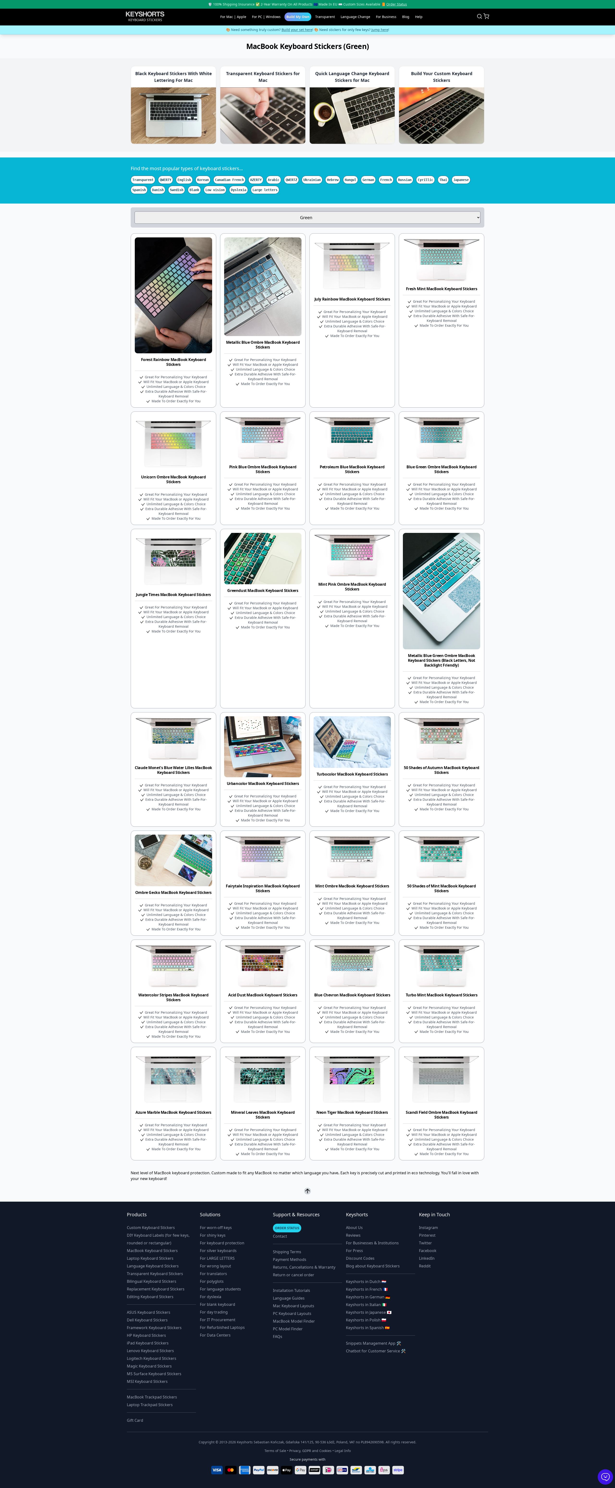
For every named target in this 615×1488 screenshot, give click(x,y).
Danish (158, 190)
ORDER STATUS (287, 1228)
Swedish (176, 190)
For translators (213, 1273)
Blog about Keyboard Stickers (373, 1266)
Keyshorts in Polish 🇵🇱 (366, 1320)
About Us (354, 1227)
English (184, 180)
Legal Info (343, 1450)
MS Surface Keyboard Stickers (154, 1373)
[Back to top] (307, 1191)
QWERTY (165, 180)
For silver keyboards (218, 1250)
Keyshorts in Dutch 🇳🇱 (366, 1281)
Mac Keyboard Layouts (293, 1305)
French (386, 180)
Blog (405, 16)
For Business (386, 16)
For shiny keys (213, 1235)
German (368, 180)
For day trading (214, 1312)
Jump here (379, 29)
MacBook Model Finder (294, 1321)
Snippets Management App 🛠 (373, 1343)
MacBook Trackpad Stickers (152, 1397)
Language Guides (289, 1298)
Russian (405, 180)
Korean (203, 180)
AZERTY (256, 180)
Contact (280, 1236)
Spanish (139, 190)
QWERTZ (291, 180)
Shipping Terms (287, 1251)
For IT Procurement (217, 1319)
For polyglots (212, 1281)
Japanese (461, 180)
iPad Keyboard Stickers (148, 1343)
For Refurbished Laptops (222, 1327)
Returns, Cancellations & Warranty (304, 1267)
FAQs (277, 1336)
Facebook (428, 1250)
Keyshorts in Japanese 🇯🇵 (369, 1312)
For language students (220, 1289)
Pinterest (427, 1235)
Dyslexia (238, 190)
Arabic (273, 180)
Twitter (425, 1243)
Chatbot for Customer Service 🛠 (376, 1351)
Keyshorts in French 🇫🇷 (367, 1289)
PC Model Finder (288, 1328)
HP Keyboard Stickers (146, 1335)
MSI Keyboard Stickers (147, 1381)
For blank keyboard (217, 1304)
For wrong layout (215, 1266)
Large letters (264, 190)
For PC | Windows (266, 16)
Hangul (350, 180)
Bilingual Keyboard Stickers (151, 1281)
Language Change (355, 16)
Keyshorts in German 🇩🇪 (368, 1297)
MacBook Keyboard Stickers (152, 1250)
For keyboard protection (222, 1243)
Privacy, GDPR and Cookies (310, 1450)
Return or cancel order (293, 1274)
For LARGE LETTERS (217, 1258)
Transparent (325, 16)
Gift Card (135, 1420)
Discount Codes (360, 1258)
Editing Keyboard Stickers (150, 1296)
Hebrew (332, 180)
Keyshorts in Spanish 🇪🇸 (368, 1327)
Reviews (353, 1235)
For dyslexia (210, 1296)
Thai (443, 180)
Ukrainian (312, 180)
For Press (354, 1250)
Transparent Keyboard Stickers (155, 1273)
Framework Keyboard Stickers (154, 1327)
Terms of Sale (275, 1450)
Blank (194, 190)
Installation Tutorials (291, 1290)
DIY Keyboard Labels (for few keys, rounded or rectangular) (158, 1239)
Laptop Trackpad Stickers (150, 1404)
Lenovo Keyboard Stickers (150, 1350)
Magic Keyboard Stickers (149, 1366)
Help (419, 16)
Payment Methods (289, 1259)
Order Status (396, 4)
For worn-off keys (216, 1227)
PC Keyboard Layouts (292, 1313)
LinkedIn (427, 1258)
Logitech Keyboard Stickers (151, 1358)
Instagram (428, 1227)
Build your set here (297, 29)
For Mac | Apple (233, 16)
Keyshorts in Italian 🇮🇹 (366, 1304)
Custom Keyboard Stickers (151, 1227)
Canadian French (229, 180)
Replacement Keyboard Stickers (155, 1289)
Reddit (425, 1266)
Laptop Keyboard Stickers (150, 1258)
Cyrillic (425, 180)
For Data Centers (215, 1335)
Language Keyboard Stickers (153, 1266)
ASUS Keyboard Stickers (148, 1312)
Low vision (215, 190)
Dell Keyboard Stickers (147, 1320)
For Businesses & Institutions (372, 1243)
